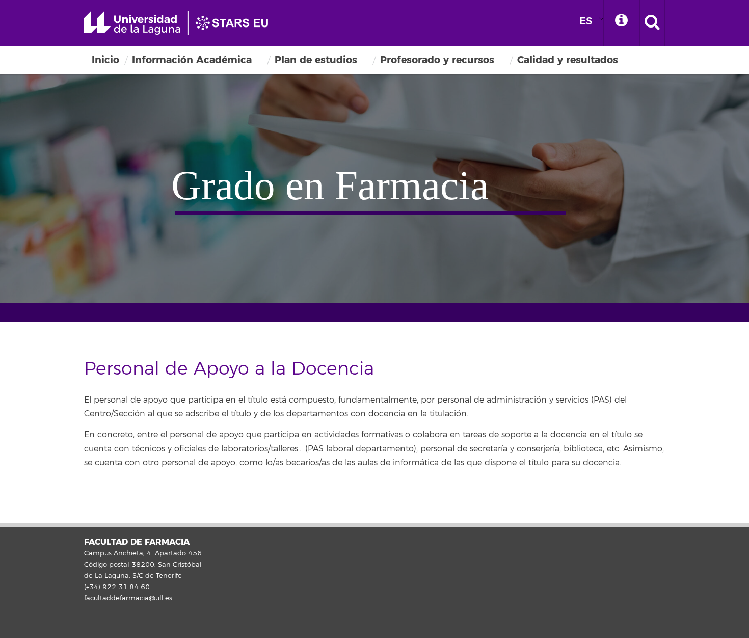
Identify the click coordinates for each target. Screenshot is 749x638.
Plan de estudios (316, 60)
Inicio (105, 60)
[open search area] (652, 23)
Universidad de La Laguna (181, 23)
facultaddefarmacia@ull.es (128, 598)
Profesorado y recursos (437, 60)
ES (586, 21)
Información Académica (192, 60)
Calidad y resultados (567, 60)
